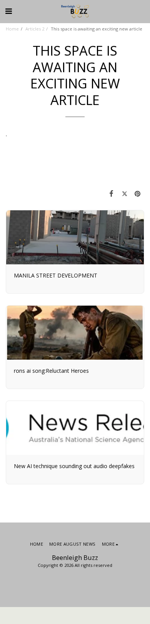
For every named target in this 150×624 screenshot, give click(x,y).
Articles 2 (34, 29)
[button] (8, 11)
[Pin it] (137, 193)
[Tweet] (124, 193)
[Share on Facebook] (111, 193)
